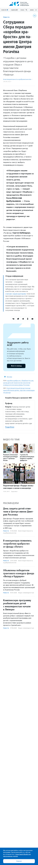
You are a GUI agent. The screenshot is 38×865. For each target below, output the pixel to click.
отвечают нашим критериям (15, 294)
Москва (9, 377)
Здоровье (14, 491)
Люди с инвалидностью (26, 592)
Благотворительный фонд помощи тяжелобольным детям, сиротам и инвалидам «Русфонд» (19, 390)
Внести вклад (16, 366)
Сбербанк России (27, 381)
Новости (6, 17)
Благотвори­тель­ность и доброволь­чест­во (17, 79)
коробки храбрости (13, 381)
